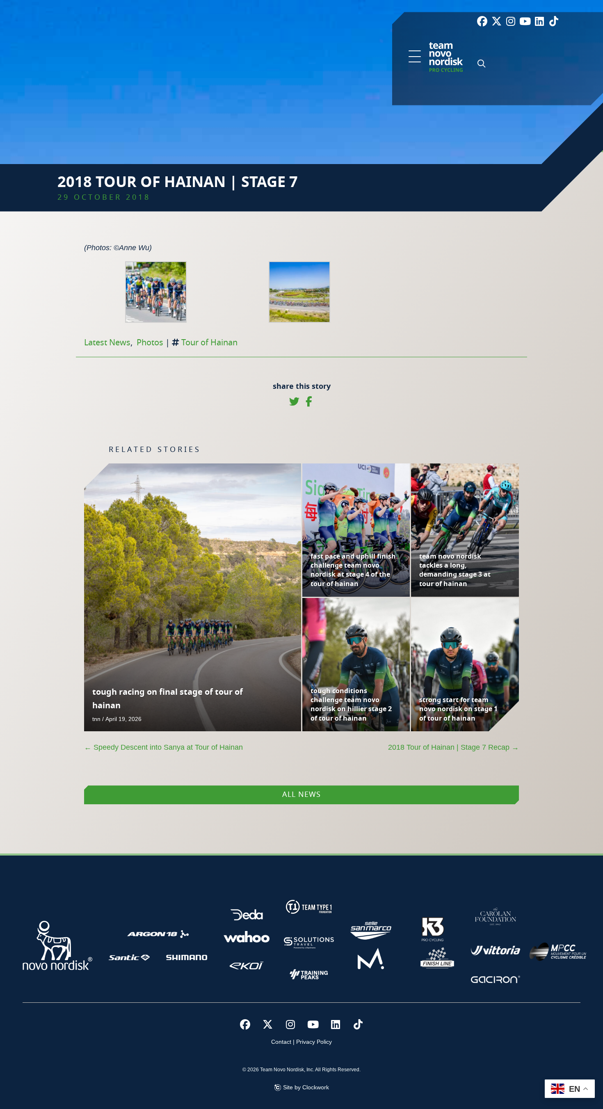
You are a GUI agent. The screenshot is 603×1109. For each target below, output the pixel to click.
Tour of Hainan (209, 343)
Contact (281, 1041)
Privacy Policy (314, 1041)
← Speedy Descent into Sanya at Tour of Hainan (163, 747)
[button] (415, 57)
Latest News (107, 343)
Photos (150, 343)
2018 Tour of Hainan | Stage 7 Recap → (453, 747)
